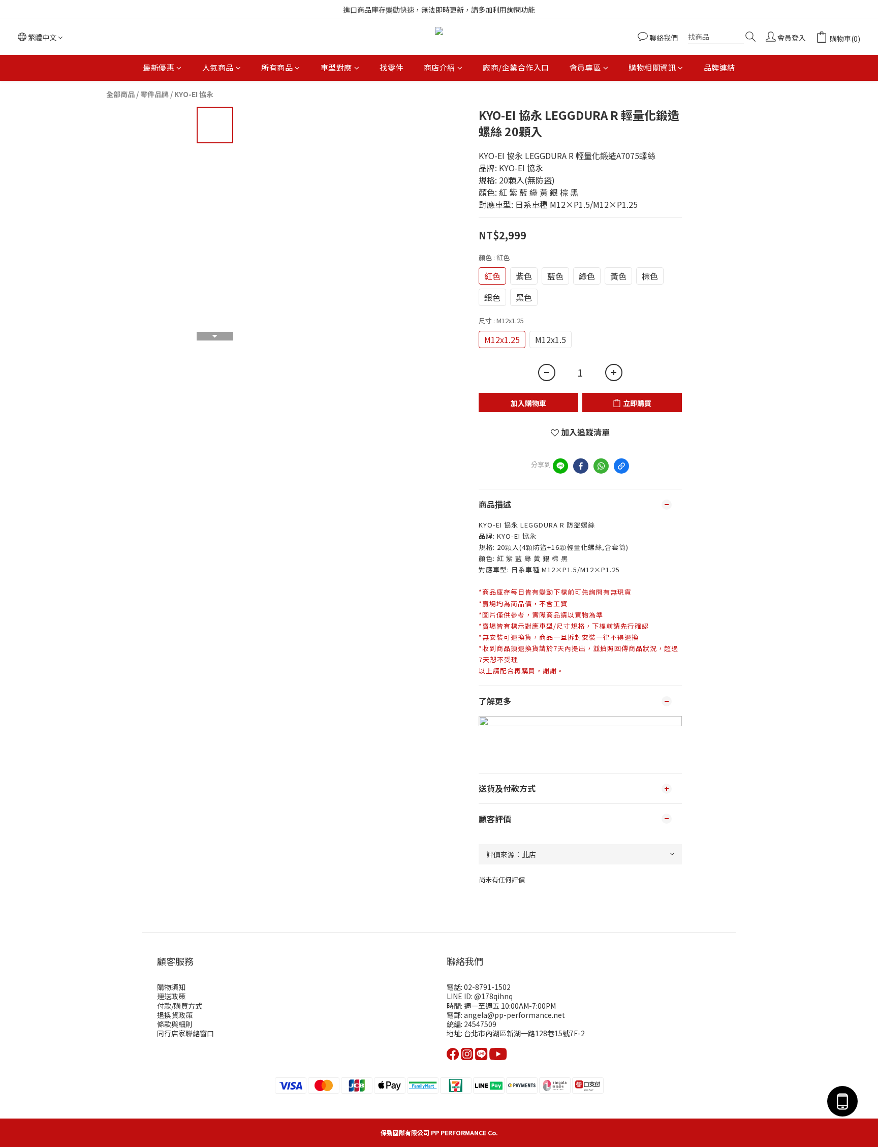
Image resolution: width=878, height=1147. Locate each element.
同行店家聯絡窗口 (185, 1033)
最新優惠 (158, 67)
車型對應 (336, 67)
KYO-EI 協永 (193, 94)
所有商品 (277, 67)
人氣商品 (218, 67)
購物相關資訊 (652, 67)
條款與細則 (175, 1024)
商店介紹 (439, 67)
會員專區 (585, 67)
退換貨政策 (175, 1015)
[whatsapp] (601, 466)
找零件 (391, 67)
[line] (560, 466)
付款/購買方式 (179, 1006)
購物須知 (171, 987)
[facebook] (580, 466)
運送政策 (171, 996)
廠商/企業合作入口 (516, 67)
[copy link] (621, 466)
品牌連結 (719, 67)
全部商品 (120, 94)
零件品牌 (154, 94)
